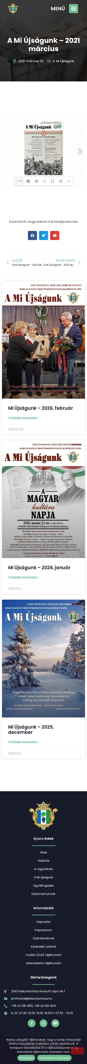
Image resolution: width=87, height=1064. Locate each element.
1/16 (19, 181)
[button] (73, 8)
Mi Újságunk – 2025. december (31, 729)
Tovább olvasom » (23, 418)
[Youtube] (55, 1023)
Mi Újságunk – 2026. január (39, 568)
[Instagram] (43, 1023)
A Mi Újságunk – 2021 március (43, 45)
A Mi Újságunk (63, 61)
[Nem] (77, 1051)
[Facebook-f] (31, 1023)
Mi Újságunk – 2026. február (40, 408)
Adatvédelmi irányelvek (54, 1058)
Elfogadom (26, 1058)
